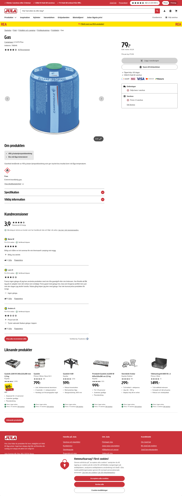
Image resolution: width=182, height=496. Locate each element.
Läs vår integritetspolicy (106, 472)
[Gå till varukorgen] (176, 10)
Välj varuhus (173, 17)
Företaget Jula (107, 442)
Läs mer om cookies (89, 472)
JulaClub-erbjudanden (149, 450)
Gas (62, 30)
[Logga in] (164, 10)
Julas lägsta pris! (94, 17)
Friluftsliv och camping (26, 30)
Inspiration (25, 17)
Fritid (15, 30)
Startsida (7, 30)
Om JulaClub (146, 442)
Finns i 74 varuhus (103, 406)
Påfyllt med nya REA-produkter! (92, 24)
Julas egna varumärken (111, 446)
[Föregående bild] (7, 98)
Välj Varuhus (131, 104)
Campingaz (8, 42)
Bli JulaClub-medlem (149, 446)
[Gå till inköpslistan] (170, 10)
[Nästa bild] (101, 98)
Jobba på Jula (107, 453)
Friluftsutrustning (43, 30)
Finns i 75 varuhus (16, 406)
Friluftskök (55, 30)
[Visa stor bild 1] (54, 98)
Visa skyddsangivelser (12, 184)
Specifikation (11, 192)
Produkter (8, 17)
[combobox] (90, 10)
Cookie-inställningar (99, 490)
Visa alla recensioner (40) (16, 339)
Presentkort (123, 3)
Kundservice (157, 17)
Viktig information (14, 199)
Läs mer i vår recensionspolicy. (68, 230)
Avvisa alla (99, 484)
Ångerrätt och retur (70, 453)
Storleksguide (68, 450)
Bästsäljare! (78, 17)
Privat (166, 3)
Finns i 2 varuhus (161, 406)
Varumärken (49, 17)
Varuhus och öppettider (71, 442)
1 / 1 (96, 139)
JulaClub (113, 3)
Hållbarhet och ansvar (110, 450)
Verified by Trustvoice (78, 339)
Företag (173, 3)
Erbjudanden (63, 17)
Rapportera (18, 260)
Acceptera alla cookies (99, 478)
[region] (91, 475)
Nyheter (36, 17)
